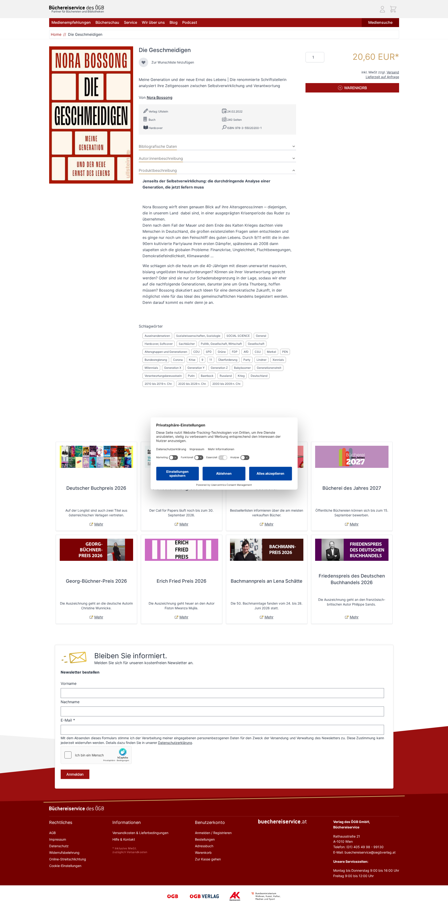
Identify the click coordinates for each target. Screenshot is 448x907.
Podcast (189, 22)
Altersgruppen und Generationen (166, 351)
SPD (209, 351)
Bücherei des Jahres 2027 (351, 488)
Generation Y (196, 367)
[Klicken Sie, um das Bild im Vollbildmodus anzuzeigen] (91, 115)
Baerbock (207, 375)
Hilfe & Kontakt (123, 839)
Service (130, 22)
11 (210, 359)
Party (246, 359)
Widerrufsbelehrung (64, 853)
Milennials (151, 367)
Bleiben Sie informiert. (130, 655)
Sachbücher (187, 343)
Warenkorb (203, 853)
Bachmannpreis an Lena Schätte (266, 581)
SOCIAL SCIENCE (238, 335)
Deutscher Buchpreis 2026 (96, 488)
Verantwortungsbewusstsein (163, 375)
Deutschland (259, 375)
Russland (226, 375)
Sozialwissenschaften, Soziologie (198, 335)
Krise (192, 359)
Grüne (222, 351)
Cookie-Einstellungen (65, 866)
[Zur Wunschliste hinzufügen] (143, 62)
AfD (246, 351)
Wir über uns (153, 22)
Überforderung (227, 359)
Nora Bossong (159, 97)
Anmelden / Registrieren (213, 833)
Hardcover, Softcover (159, 343)
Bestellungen (205, 839)
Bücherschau (107, 22)
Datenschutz (59, 846)
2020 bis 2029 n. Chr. (192, 383)
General (261, 335)
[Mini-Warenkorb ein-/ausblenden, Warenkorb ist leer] (393, 9)
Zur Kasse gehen (208, 859)
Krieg (241, 375)
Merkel (271, 351)
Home (56, 34)
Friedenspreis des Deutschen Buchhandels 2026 (352, 579)
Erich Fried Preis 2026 (181, 581)
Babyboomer (242, 367)
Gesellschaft (256, 343)
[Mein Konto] (382, 9)
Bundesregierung (156, 359)
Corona (178, 359)
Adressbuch (204, 846)
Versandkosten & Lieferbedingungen (140, 833)
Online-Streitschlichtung (67, 859)
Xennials (278, 359)
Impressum (57, 839)
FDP (235, 351)
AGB (52, 833)
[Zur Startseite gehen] (76, 7)
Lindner (261, 359)
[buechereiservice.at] (282, 821)
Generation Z (219, 367)
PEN (285, 351)
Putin (191, 375)
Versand (393, 72)
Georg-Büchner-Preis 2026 (96, 581)
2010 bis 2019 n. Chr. (158, 383)
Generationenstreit (269, 367)
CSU (258, 351)
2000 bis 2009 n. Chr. (226, 383)
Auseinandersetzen (157, 335)
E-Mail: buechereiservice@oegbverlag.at (364, 852)
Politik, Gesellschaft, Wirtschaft (221, 343)
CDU (196, 351)
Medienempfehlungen (71, 22)
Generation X (172, 367)
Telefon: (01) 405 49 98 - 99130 (358, 847)
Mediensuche (380, 22)
